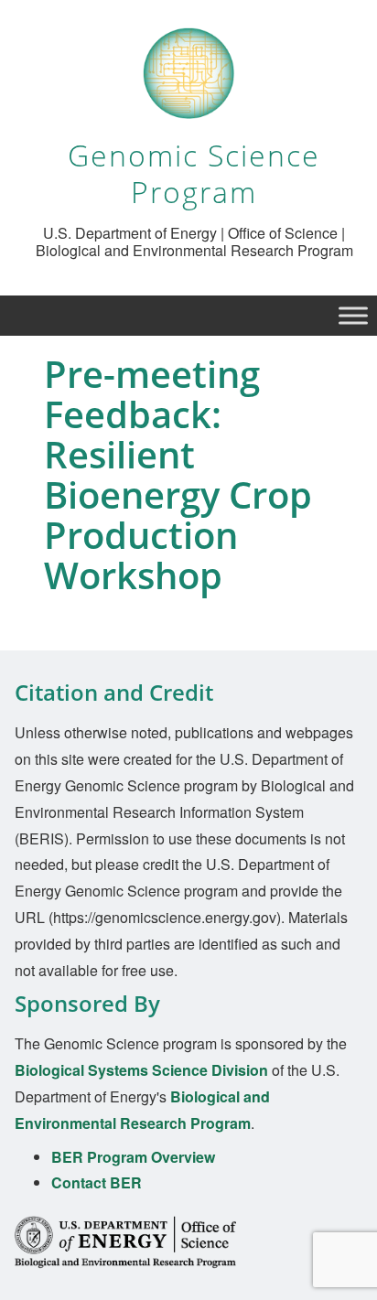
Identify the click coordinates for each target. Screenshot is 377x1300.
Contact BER (96, 1182)
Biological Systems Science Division (141, 1069)
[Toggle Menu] (353, 316)
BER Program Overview (133, 1156)
